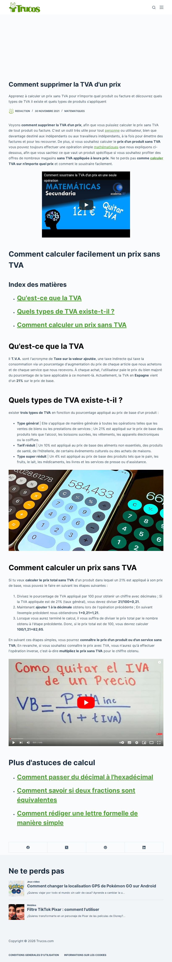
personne (112, 130)
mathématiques (106, 147)
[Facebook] (28, 847)
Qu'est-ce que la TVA (49, 298)
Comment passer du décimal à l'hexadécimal (85, 777)
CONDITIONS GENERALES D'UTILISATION (34, 955)
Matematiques (74, 111)
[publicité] (86, 46)
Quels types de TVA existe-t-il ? (66, 311)
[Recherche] (153, 7)
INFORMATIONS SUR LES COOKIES (85, 955)
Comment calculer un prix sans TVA (71, 324)
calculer (156, 158)
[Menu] (161, 7)
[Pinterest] (105, 847)
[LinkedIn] (144, 847)
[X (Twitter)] (66, 847)
